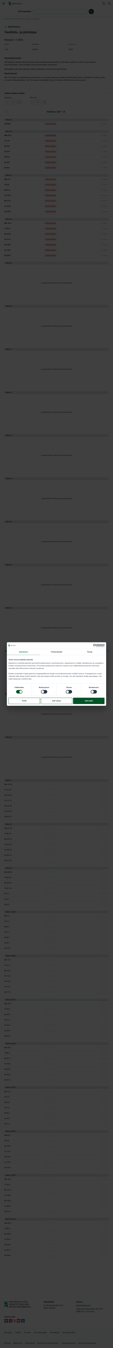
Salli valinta (56, 701)
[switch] (44, 691)
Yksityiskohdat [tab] (56, 652)
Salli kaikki (89, 701)
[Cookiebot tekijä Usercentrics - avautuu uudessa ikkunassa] (95, 645)
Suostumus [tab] (23, 652)
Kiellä (24, 701)
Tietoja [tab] (89, 652)
